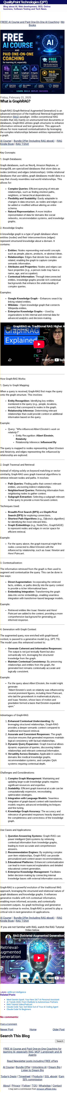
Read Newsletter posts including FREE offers (32, 1061)
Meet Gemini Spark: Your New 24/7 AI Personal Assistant (33, 999)
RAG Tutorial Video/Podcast (19, 1004)
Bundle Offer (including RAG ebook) (34, 140)
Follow (26, 1085)
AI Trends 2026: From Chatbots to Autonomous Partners (32, 1002)
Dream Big (54, 1067)
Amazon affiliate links (46, 1089)
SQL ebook (51, 1076)
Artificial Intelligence (16, 992)
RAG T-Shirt (22, 144)
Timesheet (24, 1076)
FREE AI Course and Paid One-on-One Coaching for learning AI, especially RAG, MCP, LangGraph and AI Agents (32, 1051)
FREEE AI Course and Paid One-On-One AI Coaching (29, 22)
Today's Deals (8, 1076)
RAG (15, 116)
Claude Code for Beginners (19, 1009)
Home (33, 1029)
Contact (57, 1085)
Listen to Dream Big (32, 1070)
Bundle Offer (23, 1067)
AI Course (5, 140)
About (6, 1085)
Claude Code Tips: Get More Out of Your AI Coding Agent (32, 1007)
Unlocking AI (39, 1067)
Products (37, 1076)
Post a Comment (8, 1024)
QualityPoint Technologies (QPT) (25, 2)
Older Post (59, 1029)
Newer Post (6, 1029)
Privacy (16, 1085)
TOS (34, 1085)
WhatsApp (45, 1085)
